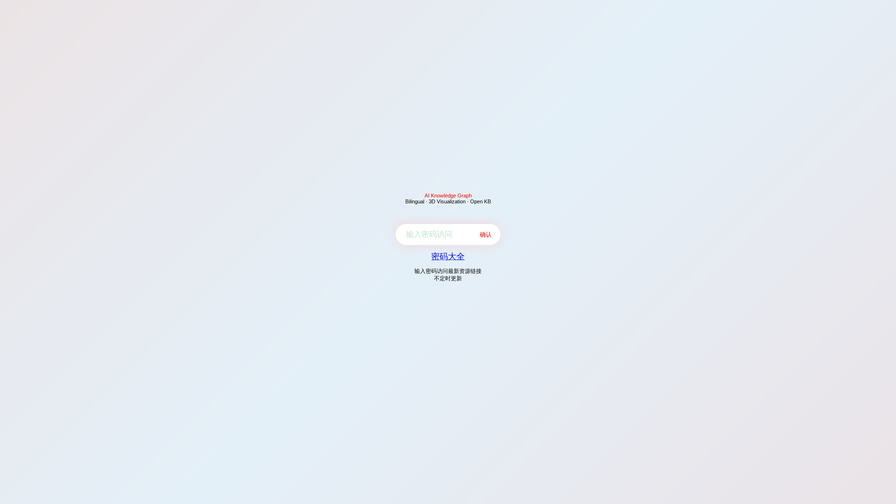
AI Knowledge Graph (448, 195)
